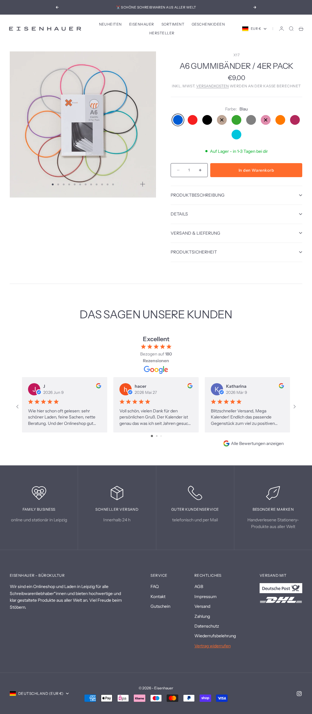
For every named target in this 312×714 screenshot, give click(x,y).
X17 (236, 55)
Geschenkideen (208, 24)
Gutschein (160, 606)
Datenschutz (206, 626)
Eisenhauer (141, 24)
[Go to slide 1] (152, 436)
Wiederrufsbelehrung (215, 636)
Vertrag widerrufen (212, 646)
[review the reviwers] (98, 385)
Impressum (205, 596)
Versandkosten (212, 86)
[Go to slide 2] (157, 436)
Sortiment (172, 24)
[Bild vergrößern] (142, 184)
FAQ (155, 586)
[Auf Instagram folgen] (299, 694)
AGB (198, 586)
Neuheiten (110, 24)
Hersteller (162, 33)
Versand (202, 606)
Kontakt (158, 596)
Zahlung (202, 616)
